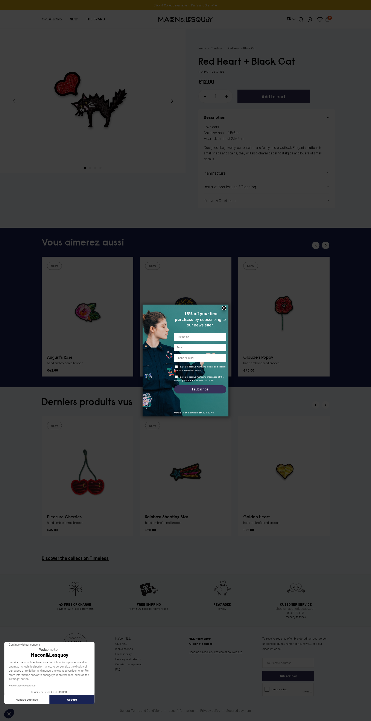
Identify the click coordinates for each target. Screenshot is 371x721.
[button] (52, 19)
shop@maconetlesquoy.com (295, 608)
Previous (315, 245)
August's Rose (60, 357)
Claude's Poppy (258, 357)
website (228, 652)
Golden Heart (256, 517)
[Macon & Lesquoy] (185, 19)
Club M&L (121, 643)
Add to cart (274, 96)
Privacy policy (210, 710)
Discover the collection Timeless (75, 558)
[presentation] (14, 101)
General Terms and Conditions (141, 710)
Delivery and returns (128, 659)
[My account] (310, 19)
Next (325, 245)
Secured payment (238, 710)
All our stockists (201, 643)
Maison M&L (123, 638)
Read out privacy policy (22, 685)
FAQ (117, 669)
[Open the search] (301, 19)
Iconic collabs (124, 649)
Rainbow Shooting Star (166, 517)
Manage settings (27, 699)
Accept (72, 699)
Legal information (181, 710)
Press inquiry (123, 654)
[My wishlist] (320, 19)
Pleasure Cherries (64, 517)
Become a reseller (200, 652)
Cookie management (128, 664)
